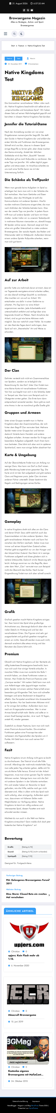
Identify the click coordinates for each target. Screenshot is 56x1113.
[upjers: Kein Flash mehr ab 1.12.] (28, 934)
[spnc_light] (21, 34)
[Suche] (14, 33)
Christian (15, 951)
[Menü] (5, 33)
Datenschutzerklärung (20, 1101)
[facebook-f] (24, 10)
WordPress (35, 1105)
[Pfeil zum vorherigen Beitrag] (49, 880)
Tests (18, 58)
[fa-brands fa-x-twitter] (28, 10)
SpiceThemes (33, 1108)
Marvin (32, 58)
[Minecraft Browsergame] (28, 994)
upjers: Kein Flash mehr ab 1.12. (23, 957)
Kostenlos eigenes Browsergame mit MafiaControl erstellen (26, 1072)
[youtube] (31, 10)
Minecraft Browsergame (22, 1015)
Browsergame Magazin (27, 18)
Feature (9, 58)
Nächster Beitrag (13, 889)
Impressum (36, 1101)
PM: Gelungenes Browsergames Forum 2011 (27, 881)
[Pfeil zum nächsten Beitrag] (49, 895)
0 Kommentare (33, 64)
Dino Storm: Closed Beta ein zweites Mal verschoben (26, 895)
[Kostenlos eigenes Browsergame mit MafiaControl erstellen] (28, 1050)
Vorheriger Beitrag (14, 875)
